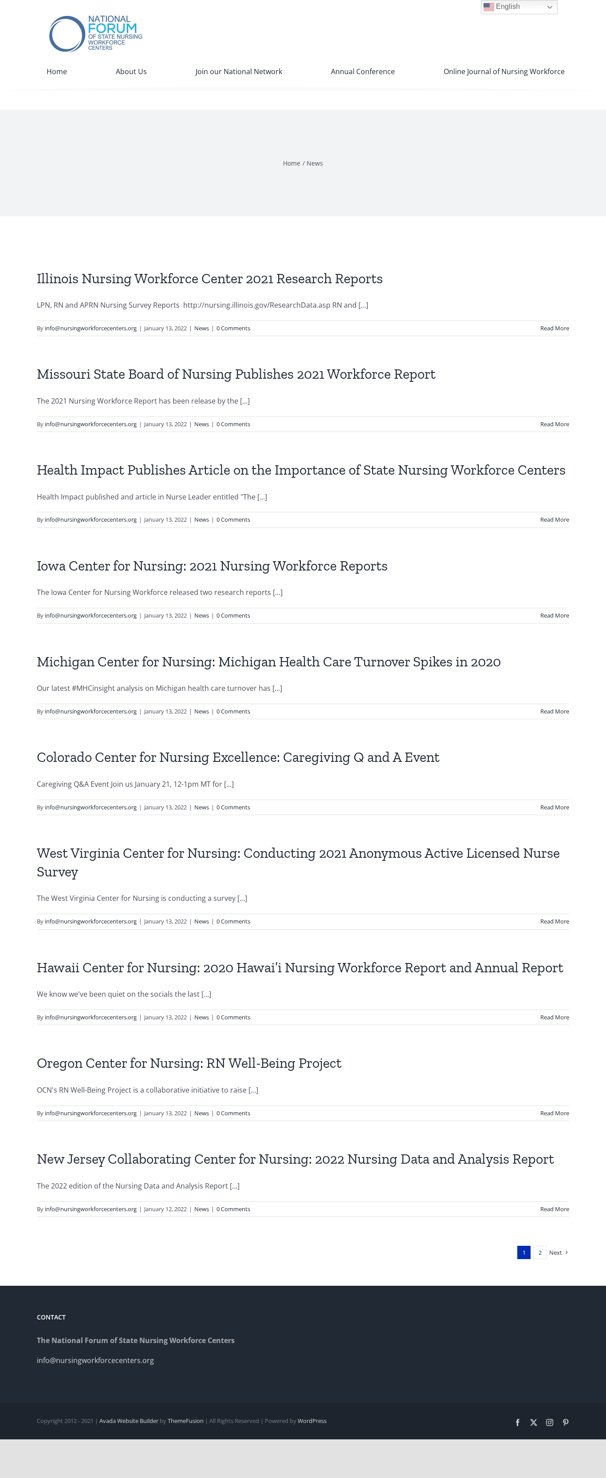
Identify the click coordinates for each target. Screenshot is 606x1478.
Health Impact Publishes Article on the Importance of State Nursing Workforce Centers (301, 469)
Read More (554, 328)
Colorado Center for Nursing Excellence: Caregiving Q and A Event (238, 757)
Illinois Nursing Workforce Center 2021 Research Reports (210, 278)
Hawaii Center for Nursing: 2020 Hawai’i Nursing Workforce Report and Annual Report (300, 967)
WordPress (312, 1421)
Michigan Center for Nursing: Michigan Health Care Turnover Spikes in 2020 (269, 661)
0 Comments (233, 328)
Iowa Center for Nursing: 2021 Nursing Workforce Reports (212, 565)
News (201, 328)
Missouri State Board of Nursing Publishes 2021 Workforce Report (236, 373)
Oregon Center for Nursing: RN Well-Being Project (189, 1062)
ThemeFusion (186, 1421)
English (507, 6)
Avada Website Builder (128, 1421)
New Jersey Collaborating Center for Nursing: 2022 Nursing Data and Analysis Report (295, 1158)
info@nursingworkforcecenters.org (91, 328)
